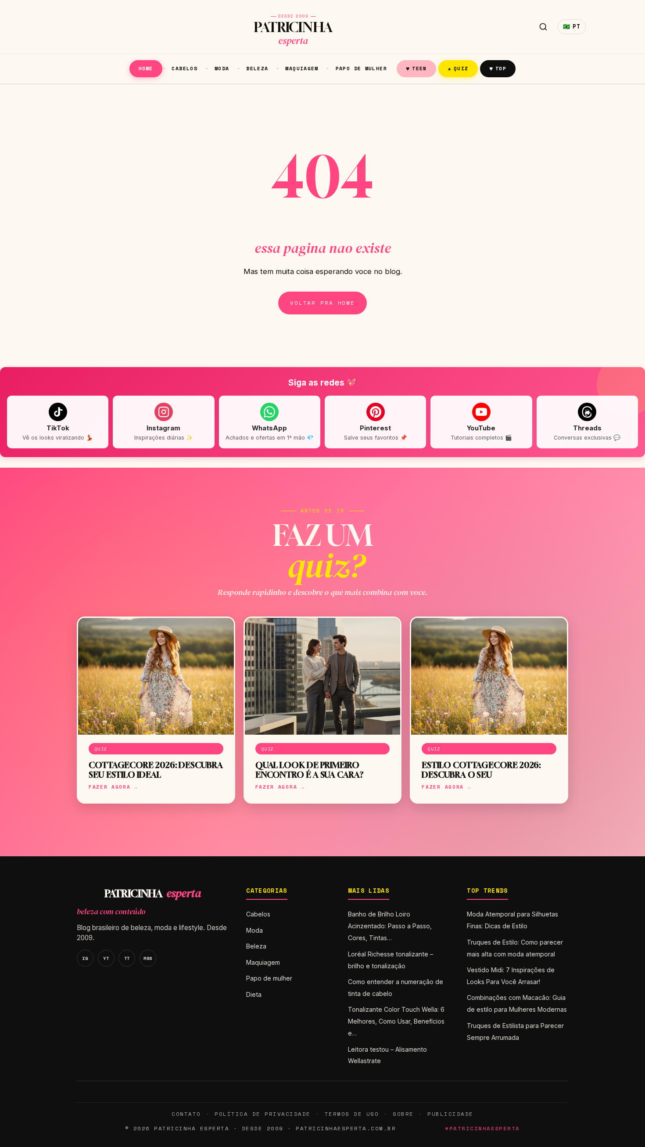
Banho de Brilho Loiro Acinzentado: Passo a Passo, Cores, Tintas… (390, 925)
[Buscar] (543, 27)
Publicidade (450, 1114)
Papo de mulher (361, 68)
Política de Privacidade (262, 1114)
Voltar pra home (322, 303)
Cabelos (184, 68)
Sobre (403, 1114)
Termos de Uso (352, 1114)
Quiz (458, 68)
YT (106, 958)
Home (146, 68)
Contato (186, 1114)
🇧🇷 (571, 26)
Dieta (254, 994)
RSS (147, 958)
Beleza (257, 68)
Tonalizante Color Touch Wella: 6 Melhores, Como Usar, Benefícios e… (396, 1021)
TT (127, 958)
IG (85, 958)
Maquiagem (301, 68)
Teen (416, 68)
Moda (222, 68)
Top (497, 68)
